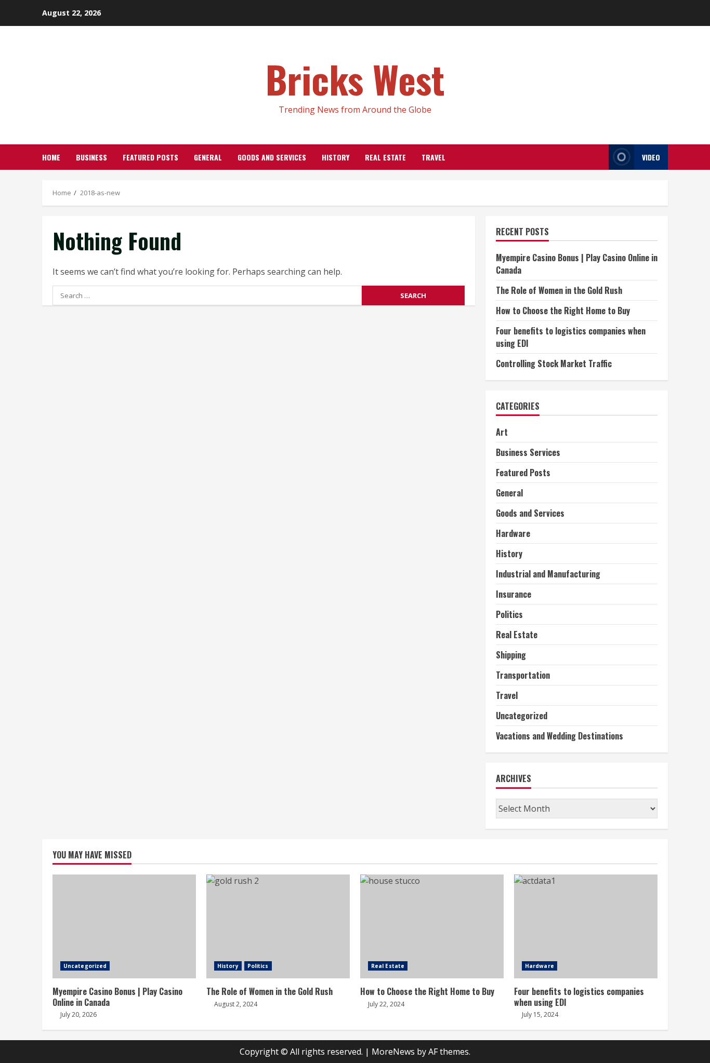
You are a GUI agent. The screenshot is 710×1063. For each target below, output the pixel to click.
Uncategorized (521, 715)
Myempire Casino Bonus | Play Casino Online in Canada (124, 926)
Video (651, 157)
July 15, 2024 (540, 1014)
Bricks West (355, 78)
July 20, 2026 (78, 1014)
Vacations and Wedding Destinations (559, 736)
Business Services (528, 452)
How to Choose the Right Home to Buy (563, 310)
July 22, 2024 (386, 1004)
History (335, 157)
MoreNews (393, 1051)
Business (91, 157)
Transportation (523, 675)
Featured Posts (150, 157)
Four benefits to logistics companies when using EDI (586, 926)
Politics (509, 614)
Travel (433, 157)
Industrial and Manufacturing (548, 574)
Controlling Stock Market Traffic (554, 363)
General (208, 157)
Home (51, 157)
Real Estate (385, 157)
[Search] (598, 157)
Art (502, 432)
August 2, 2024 (235, 1004)
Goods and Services (272, 157)
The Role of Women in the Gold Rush (559, 290)
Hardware (513, 533)
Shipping (511, 655)
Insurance (513, 594)
